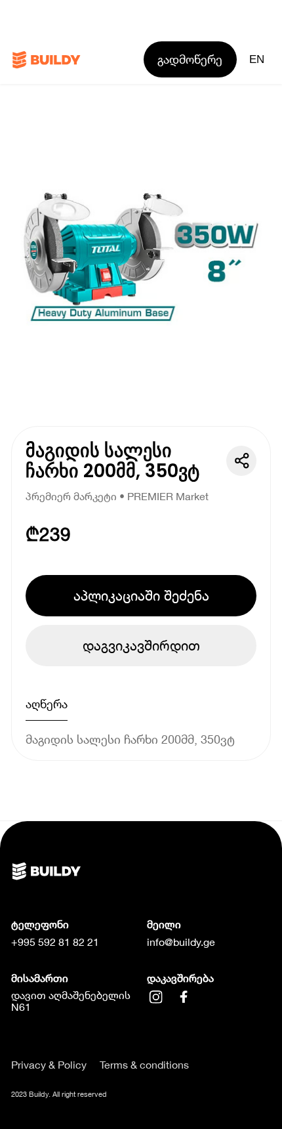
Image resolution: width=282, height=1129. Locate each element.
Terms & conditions (144, 1064)
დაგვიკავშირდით (141, 645)
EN (256, 59)
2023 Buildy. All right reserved (59, 1094)
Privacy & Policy (49, 1064)
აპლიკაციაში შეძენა (141, 595)
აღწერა (47, 703)
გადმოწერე (189, 59)
